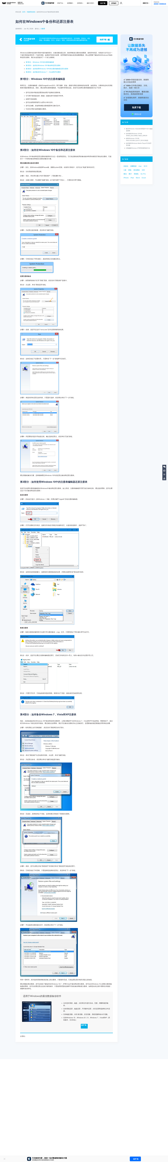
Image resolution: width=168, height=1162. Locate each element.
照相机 (136, 174)
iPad (132, 178)
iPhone (126, 178)
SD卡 (145, 166)
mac (140, 166)
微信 (125, 174)
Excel (144, 178)
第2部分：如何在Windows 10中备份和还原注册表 (43, 65)
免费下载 (135, 1159)
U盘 (125, 170)
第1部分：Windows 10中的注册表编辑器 (40, 62)
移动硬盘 (136, 170)
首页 (23, 12)
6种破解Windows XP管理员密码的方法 (138, 148)
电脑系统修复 (31, 12)
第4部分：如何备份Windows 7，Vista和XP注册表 (43, 72)
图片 (130, 174)
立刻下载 (102, 3)
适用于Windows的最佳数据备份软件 (42, 996)
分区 (143, 170)
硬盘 (129, 170)
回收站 (126, 166)
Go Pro (143, 174)
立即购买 (113, 3)
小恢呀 (42, 29)
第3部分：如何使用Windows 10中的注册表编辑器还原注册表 (47, 69)
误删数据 (133, 166)
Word (138, 178)
